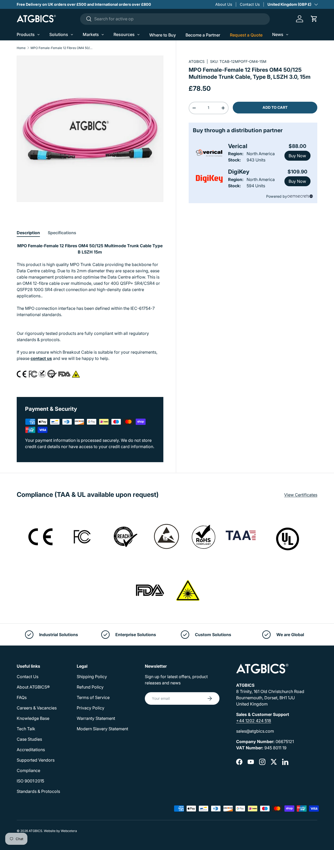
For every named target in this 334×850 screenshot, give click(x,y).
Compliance (28, 770)
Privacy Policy (90, 707)
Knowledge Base (33, 718)
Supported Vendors (36, 760)
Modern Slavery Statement (102, 728)
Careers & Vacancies (37, 707)
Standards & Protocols (38, 791)
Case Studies (29, 739)
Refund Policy (90, 687)
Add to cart (275, 107)
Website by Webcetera (60, 831)
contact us (41, 358)
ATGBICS (197, 61)
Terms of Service (93, 697)
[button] (314, 19)
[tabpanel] (90, 313)
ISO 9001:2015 (30, 780)
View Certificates (300, 494)
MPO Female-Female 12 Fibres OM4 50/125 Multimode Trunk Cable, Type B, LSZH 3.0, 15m (62, 48)
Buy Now (297, 155)
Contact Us (250, 4)
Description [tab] (28, 232)
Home (21, 48)
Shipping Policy (92, 676)
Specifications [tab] (62, 232)
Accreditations (31, 749)
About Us (223, 4)
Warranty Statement (96, 718)
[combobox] (175, 19)
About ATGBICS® (33, 687)
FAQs (22, 697)
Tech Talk (26, 728)
